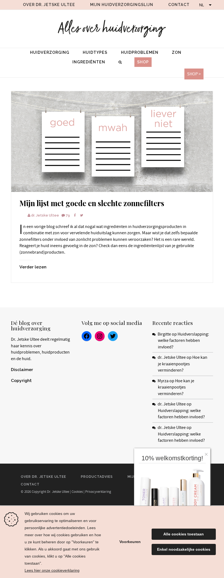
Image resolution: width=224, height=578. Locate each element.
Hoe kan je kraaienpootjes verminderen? (182, 364)
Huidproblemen (139, 52)
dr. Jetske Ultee (45, 215)
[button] (207, 453)
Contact (179, 4)
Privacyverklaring (98, 492)
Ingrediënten (88, 62)
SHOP (143, 62)
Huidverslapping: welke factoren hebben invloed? (183, 340)
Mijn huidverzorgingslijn (121, 4)
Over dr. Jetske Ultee (49, 4)
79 (68, 215)
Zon (176, 52)
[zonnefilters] (112, 141)
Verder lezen (32, 266)
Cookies (77, 492)
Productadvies (97, 477)
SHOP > (194, 74)
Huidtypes (95, 52)
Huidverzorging (49, 52)
